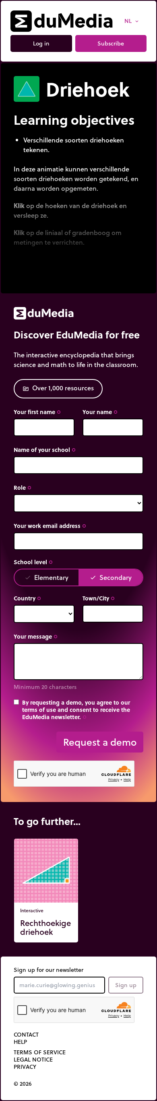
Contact (26, 1035)
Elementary (46, 577)
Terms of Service (40, 1052)
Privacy (25, 1067)
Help (20, 1042)
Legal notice (33, 1060)
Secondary (111, 577)
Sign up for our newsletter (48, 969)
